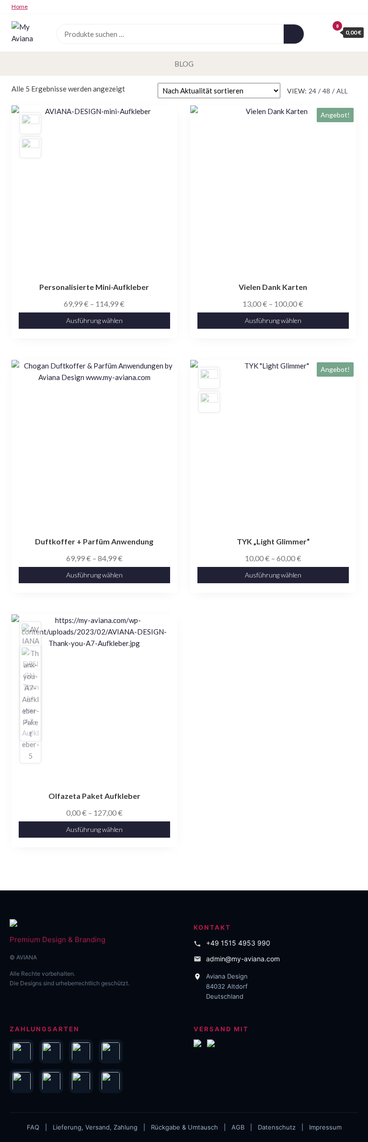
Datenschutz (277, 1127)
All (342, 91)
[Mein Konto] (318, 32)
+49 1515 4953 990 (238, 943)
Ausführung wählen (94, 320)
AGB (237, 1127)
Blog (184, 63)
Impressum (325, 1127)
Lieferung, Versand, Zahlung (95, 1127)
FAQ (33, 1127)
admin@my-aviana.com (243, 959)
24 (312, 91)
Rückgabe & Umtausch (184, 1127)
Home (20, 6)
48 (326, 91)
